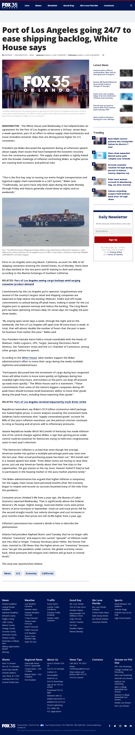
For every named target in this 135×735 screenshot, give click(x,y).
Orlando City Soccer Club (123, 613)
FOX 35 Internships (55, 681)
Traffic (51, 600)
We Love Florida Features (99, 608)
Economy (31, 573)
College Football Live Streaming (123, 670)
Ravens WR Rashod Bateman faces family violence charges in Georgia (105, 84)
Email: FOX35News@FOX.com (80, 667)
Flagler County (8, 619)
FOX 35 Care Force (78, 607)
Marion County (8, 625)
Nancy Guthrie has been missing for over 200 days (103, 118)
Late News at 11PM (10, 676)
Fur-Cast (73, 625)
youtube (125, 726)
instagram (120, 726)
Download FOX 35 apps (55, 691)
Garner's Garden (76, 622)
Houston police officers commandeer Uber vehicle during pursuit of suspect (104, 72)
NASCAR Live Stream (123, 678)
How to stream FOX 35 (55, 664)
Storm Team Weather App (30, 637)
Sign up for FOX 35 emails (55, 685)
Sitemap (5, 652)
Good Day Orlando (10, 669)
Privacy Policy (116, 252)
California (47, 573)
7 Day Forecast (31, 618)
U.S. (18, 573)
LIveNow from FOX (10, 679)
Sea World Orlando (100, 619)
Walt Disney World (100, 615)
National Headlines (10, 612)
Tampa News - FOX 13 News (33, 670)
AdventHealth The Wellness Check (77, 614)
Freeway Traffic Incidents (53, 613)
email (131, 726)
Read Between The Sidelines (123, 605)
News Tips (76, 659)
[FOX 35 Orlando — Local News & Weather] (11, 5)
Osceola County (9, 631)
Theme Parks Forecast (30, 622)
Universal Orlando (99, 622)
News (32, 55)
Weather (30, 600)
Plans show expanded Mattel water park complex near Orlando (119, 156)
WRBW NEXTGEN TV (56, 699)
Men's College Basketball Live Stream (121, 689)
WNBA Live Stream (123, 702)
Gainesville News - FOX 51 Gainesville (32, 664)
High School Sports (123, 618)
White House (29, 357)
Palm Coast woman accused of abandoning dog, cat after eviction (119, 182)
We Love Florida (76, 604)
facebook (110, 726)
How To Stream (9, 663)
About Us (52, 659)
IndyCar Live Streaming (120, 682)
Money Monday (76, 631)
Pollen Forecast (31, 630)
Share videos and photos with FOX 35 (78, 673)
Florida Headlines (9, 604)
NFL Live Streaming (123, 666)
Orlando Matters (9, 673)
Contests (97, 659)
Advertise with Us (54, 695)
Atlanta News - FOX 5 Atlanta (33, 675)
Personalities (52, 675)
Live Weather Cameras (30, 605)
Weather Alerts (31, 609)
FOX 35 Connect (76, 677)
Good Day (75, 600)
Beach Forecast (31, 627)
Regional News (33, 659)
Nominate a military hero (10, 642)
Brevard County (8, 615)
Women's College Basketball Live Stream (122, 697)
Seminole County (9, 634)
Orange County (8, 628)
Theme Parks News (100, 612)
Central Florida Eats (10, 682)
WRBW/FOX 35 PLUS (56, 702)
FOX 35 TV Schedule (10, 666)
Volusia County (8, 638)
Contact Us (52, 672)
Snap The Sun (30, 642)
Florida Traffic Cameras (53, 619)
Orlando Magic (121, 609)
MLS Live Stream (122, 706)
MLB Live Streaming (123, 675)
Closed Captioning (54, 705)
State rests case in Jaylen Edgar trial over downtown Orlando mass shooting (104, 96)
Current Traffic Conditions (53, 608)
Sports (118, 600)
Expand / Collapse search (131, 5)
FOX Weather (30, 633)
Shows (6, 659)
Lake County (7, 622)
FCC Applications (54, 711)
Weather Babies (76, 610)
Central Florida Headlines (8, 608)
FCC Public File (53, 708)
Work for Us (52, 678)
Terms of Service (115, 254)
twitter (115, 726)
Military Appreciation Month (11, 647)
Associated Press (21, 55)
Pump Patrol (52, 604)
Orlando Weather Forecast (32, 613)
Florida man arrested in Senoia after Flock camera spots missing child (104, 107)
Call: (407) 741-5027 (78, 663)
